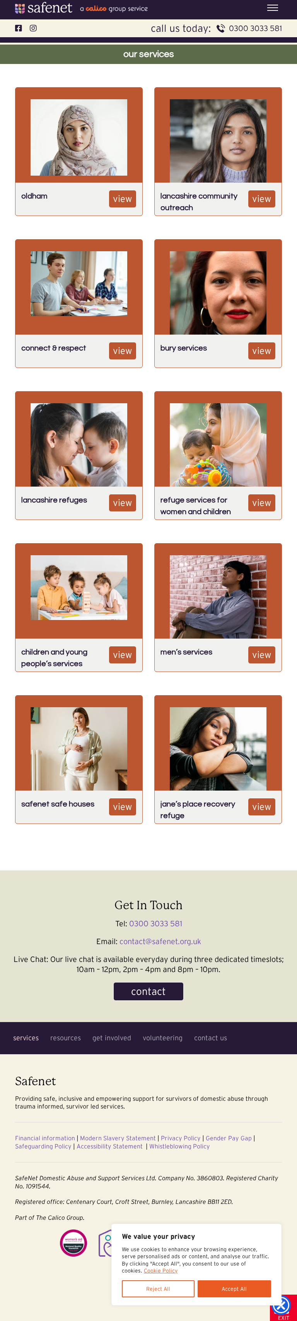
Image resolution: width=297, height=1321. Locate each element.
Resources (65, 1038)
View (122, 198)
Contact (148, 991)
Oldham (34, 196)
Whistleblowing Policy (179, 1146)
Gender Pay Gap (229, 1138)
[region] (196, 1264)
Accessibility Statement (110, 1146)
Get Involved (111, 1038)
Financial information (45, 1138)
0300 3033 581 (255, 28)
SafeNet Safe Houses (57, 804)
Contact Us (210, 1038)
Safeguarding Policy (43, 1146)
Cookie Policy (161, 1270)
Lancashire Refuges (54, 500)
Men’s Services (186, 652)
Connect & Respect (53, 348)
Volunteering (163, 1038)
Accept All (234, 1289)
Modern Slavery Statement (118, 1138)
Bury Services (183, 348)
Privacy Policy (181, 1138)
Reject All (158, 1289)
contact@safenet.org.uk (160, 941)
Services (26, 1038)
